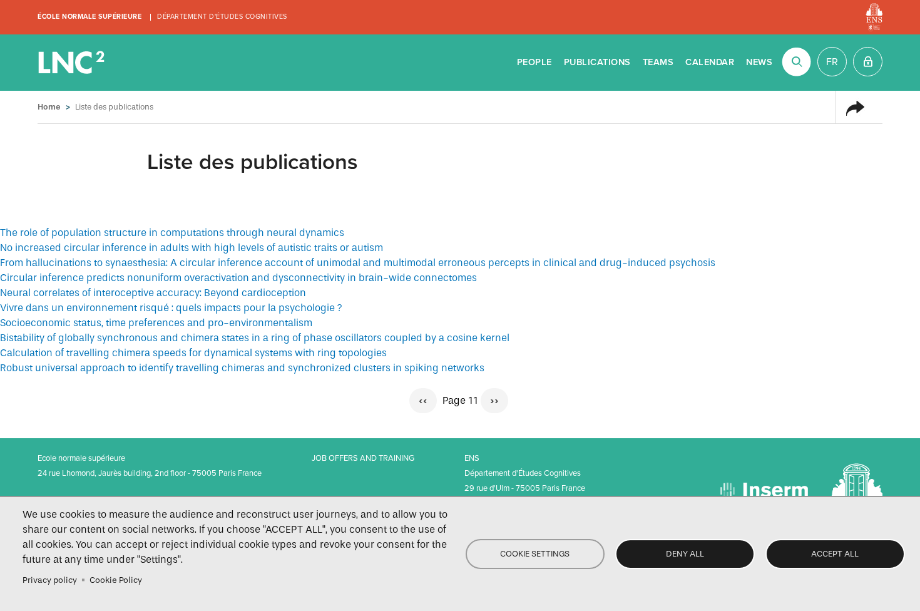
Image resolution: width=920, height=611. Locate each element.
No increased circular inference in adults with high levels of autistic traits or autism (191, 248)
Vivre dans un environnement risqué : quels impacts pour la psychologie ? (171, 308)
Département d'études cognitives (222, 17)
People (534, 62)
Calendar (709, 62)
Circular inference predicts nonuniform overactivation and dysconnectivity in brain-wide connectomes (238, 278)
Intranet (867, 61)
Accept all (835, 553)
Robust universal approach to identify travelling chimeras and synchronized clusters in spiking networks (242, 368)
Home (49, 106)
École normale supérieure (89, 17)
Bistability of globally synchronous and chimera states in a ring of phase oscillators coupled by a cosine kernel (254, 338)
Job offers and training (363, 458)
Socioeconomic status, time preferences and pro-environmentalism (156, 323)
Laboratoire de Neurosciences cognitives (73, 62)
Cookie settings (535, 553)
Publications (597, 62)
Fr (832, 62)
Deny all (685, 553)
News (759, 62)
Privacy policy (50, 580)
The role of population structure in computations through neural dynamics (172, 233)
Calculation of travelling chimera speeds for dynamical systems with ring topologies (193, 353)
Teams (658, 62)
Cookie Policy (115, 580)
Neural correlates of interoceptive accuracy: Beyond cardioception (153, 293)
